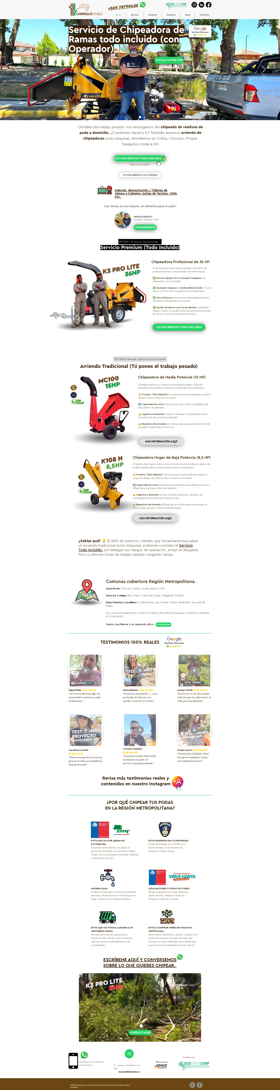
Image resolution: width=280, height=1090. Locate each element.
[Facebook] (208, 5)
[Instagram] (194, 5)
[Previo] (17, 70)
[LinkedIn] (201, 5)
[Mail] (129, 1053)
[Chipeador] (140, 117)
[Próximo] (263, 70)
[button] (197, 1038)
